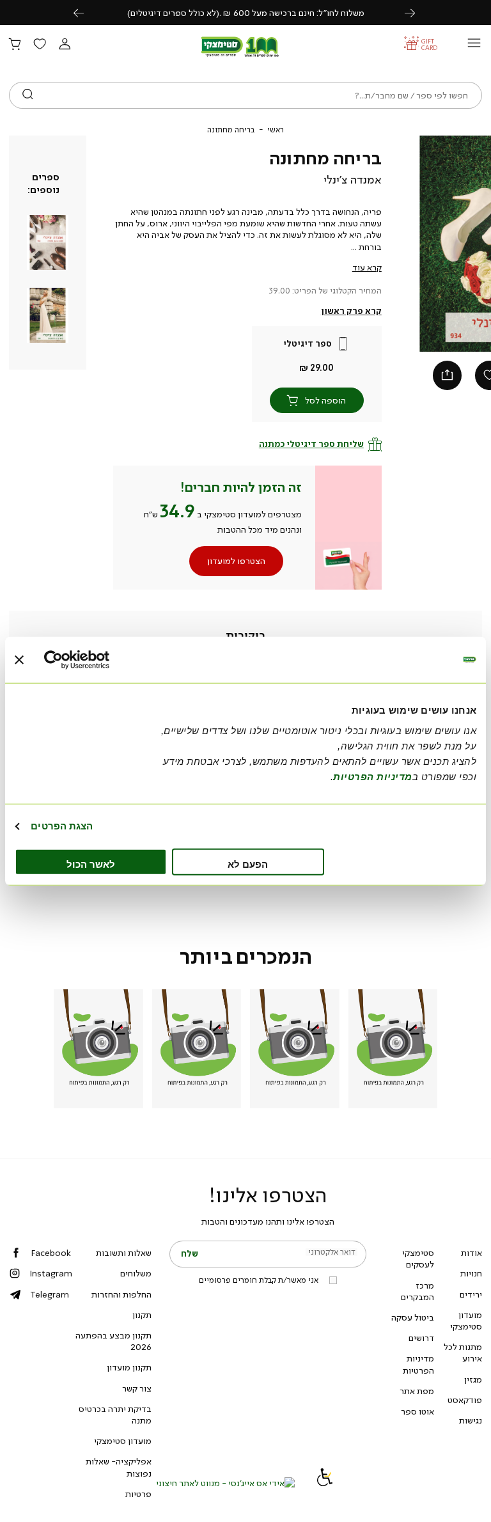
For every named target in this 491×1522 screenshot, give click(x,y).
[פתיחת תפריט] (474, 46)
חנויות (471, 1273)
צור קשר (137, 1388)
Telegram (49, 1294)
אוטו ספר (417, 1411)
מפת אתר (417, 1391)
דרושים (421, 1338)
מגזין (473, 1379)
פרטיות (138, 1494)
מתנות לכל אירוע (463, 1352)
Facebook (51, 1253)
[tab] (246, 636)
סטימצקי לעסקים (418, 1258)
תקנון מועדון (129, 1367)
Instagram (50, 1273)
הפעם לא (248, 863)
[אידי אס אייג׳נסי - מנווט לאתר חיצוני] (225, 1483)
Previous (85, 12)
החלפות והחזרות (121, 1294)
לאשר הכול (90, 863)
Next (417, 12)
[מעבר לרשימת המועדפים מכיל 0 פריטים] (39, 45)
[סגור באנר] (19, 660)
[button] (64, 45)
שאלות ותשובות (124, 1253)
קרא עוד (367, 267)
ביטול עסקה (412, 1317)
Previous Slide (426, 244)
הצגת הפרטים (62, 825)
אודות (471, 1253)
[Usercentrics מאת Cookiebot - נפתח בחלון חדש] (100, 660)
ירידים (471, 1294)
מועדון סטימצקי (466, 1320)
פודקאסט (465, 1400)
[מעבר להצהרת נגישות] (325, 1483)
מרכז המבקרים (417, 1291)
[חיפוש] (28, 95)
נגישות (470, 1420)
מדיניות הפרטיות (418, 1364)
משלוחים (136, 1273)
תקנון (142, 1315)
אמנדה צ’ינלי (352, 179)
